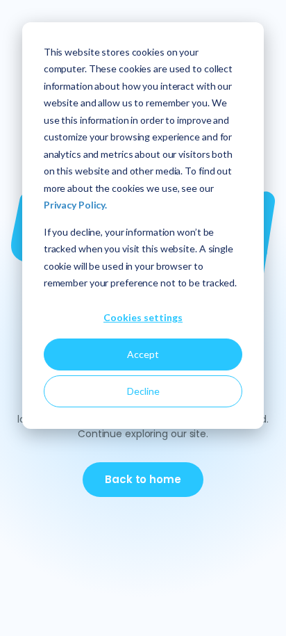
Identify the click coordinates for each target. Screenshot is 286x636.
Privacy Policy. (75, 205)
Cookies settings (143, 317)
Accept (143, 354)
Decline (143, 391)
